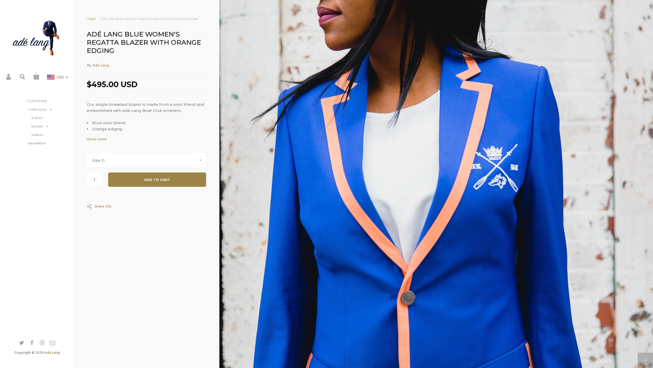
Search (22, 76)
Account (9, 76)
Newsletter (37, 143)
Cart (36, 76)
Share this (102, 206)
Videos (37, 135)
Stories (37, 126)
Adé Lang (52, 352)
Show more (97, 139)
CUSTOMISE (37, 101)
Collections (37, 109)
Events (37, 118)
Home (91, 19)
